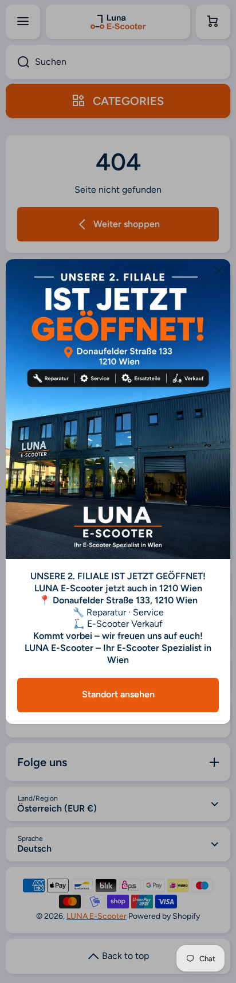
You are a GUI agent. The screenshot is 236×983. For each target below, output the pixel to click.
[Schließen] (219, 270)
